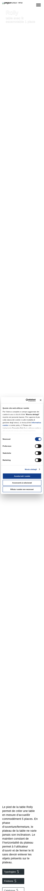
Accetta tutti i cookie (22, 476)
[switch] (38, 446)
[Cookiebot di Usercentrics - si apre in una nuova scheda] (27, 400)
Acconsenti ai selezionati (22, 483)
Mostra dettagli (31, 469)
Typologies (10, 871)
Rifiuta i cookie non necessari (22, 489)
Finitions (8, 881)
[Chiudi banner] (40, 400)
